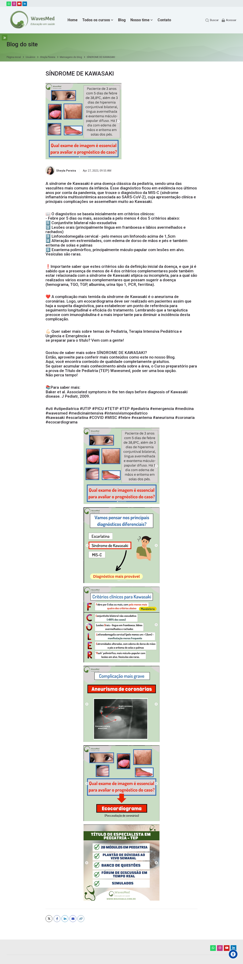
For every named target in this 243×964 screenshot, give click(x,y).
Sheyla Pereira (47, 57)
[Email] (72, 918)
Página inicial (14, 57)
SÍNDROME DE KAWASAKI (101, 57)
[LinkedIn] (65, 918)
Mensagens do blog (71, 57)
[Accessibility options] (233, 954)
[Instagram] (14, 4)
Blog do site (22, 44)
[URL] (80, 918)
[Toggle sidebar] (4, 37)
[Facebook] (57, 918)
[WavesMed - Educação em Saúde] (32, 20)
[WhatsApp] (8, 4)
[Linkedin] (24, 4)
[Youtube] (19, 4)
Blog (170, 357)
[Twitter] (49, 918)
